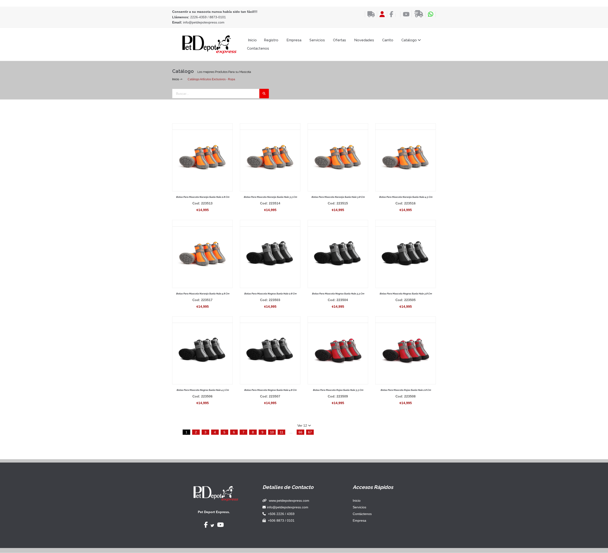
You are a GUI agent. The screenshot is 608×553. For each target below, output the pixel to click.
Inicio (252, 40)
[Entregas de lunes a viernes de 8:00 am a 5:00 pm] (417, 13)
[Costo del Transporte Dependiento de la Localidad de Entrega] (370, 14)
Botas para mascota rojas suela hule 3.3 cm (338, 390)
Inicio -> (177, 79)
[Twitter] (212, 525)
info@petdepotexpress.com (203, 22)
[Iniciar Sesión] (381, 14)
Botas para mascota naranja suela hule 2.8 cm (202, 197)
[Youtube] (404, 14)
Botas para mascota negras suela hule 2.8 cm (270, 293)
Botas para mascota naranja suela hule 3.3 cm (270, 197)
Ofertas (339, 40)
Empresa (293, 40)
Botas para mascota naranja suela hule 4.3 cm (405, 197)
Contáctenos (258, 48)
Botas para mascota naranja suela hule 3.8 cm (338, 197)
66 (300, 432)
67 (310, 432)
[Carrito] (396, 15)
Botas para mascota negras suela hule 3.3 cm (338, 293)
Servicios (317, 40)
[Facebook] (390, 14)
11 (281, 432)
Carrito (387, 40)
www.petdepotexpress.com (289, 500)
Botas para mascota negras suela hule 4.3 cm (202, 390)
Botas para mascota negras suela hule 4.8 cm (270, 390)
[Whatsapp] (430, 14)
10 (272, 432)
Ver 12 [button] (302, 425)
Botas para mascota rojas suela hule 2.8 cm (405, 390)
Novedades (364, 40)
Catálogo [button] (409, 40)
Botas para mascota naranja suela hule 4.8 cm (202, 293)
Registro (271, 40)
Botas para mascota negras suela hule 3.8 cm (406, 293)
